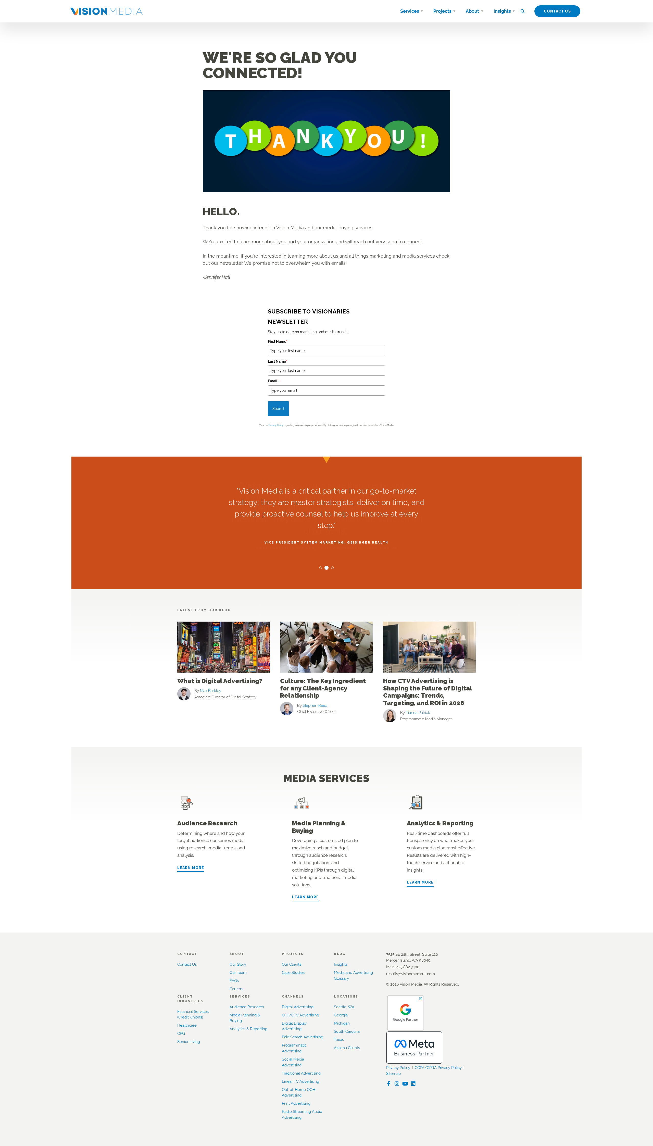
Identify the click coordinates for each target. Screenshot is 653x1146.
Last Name (277, 361)
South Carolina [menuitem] (347, 1031)
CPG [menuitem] (181, 1033)
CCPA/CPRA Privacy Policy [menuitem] (438, 1067)
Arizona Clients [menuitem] (347, 1048)
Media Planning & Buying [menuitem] (245, 1018)
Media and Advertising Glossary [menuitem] (353, 975)
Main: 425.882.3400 (402, 967)
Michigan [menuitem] (342, 1023)
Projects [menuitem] (442, 11)
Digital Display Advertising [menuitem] (294, 1026)
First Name (277, 341)
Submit (278, 409)
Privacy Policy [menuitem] (398, 1067)
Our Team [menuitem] (238, 972)
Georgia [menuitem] (341, 1015)
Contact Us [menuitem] (187, 964)
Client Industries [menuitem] (190, 999)
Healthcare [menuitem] (187, 1025)
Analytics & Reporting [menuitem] (248, 1029)
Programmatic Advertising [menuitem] (294, 1048)
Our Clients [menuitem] (291, 964)
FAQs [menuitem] (234, 980)
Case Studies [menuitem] (293, 972)
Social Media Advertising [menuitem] (293, 1062)
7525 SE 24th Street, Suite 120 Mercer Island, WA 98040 (412, 957)
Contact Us (557, 11)
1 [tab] (320, 567)
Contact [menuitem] (187, 954)
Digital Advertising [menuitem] (297, 1007)
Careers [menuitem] (236, 989)
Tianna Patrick (418, 712)
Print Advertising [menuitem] (296, 1103)
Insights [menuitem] (502, 11)
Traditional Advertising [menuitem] (301, 1073)
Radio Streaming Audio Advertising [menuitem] (302, 1114)
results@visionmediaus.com (410, 974)
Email (273, 381)
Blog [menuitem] (340, 954)
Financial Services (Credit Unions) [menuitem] (193, 1014)
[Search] (522, 11)
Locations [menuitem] (346, 996)
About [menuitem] (472, 11)
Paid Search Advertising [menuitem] (302, 1037)
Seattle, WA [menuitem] (344, 1007)
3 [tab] (332, 567)
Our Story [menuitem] (238, 964)
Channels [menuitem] (293, 996)
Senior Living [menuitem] (188, 1041)
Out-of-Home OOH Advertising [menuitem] (298, 1092)
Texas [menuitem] (339, 1039)
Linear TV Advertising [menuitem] (300, 1081)
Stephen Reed (315, 705)
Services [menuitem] (409, 11)
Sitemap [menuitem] (393, 1073)
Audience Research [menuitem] (247, 1007)
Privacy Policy (276, 425)
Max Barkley (210, 690)
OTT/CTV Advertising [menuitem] (300, 1015)
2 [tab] (326, 568)
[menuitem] (422, 12)
